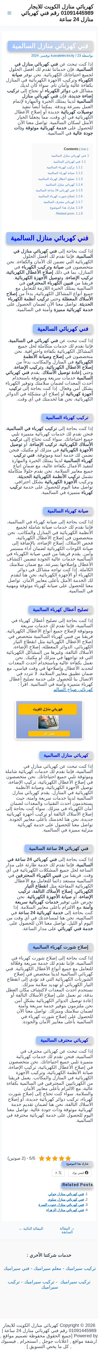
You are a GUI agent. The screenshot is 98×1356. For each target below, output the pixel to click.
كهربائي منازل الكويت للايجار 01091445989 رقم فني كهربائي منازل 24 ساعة (57, 13)
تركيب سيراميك (81, 1268)
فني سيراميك (15, 1268)
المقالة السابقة (67, 1230)
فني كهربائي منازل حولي (66, 1194)
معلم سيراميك (47, 1268)
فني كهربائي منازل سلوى (66, 1199)
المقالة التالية (31, 1229)
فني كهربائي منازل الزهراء (65, 1210)
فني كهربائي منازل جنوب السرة (61, 1205)
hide (83, 149)
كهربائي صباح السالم (73, 689)
